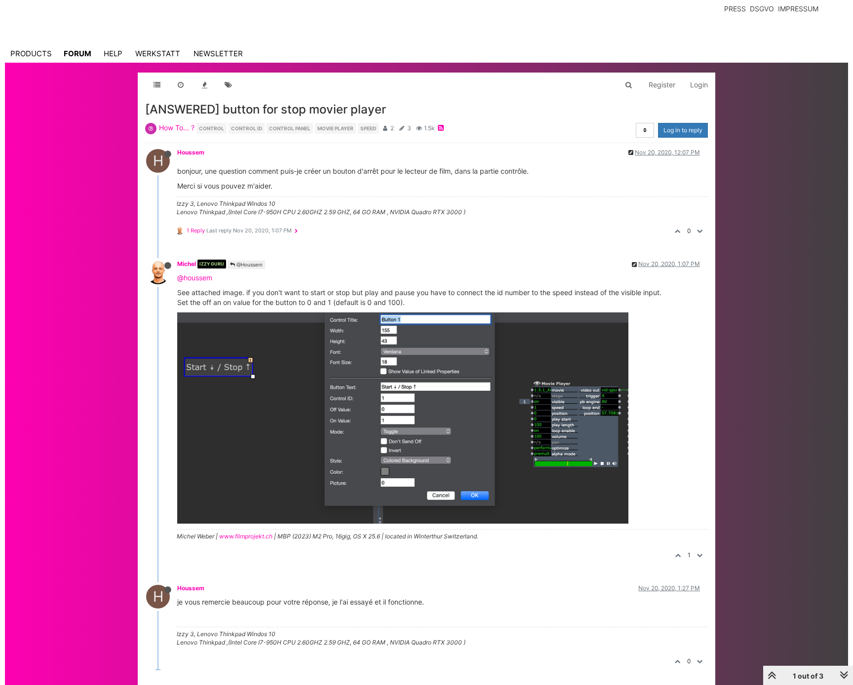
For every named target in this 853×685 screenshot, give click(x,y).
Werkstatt (157, 53)
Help (113, 53)
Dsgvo (762, 8)
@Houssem (249, 264)
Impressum (798, 8)
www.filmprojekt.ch (245, 536)
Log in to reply (682, 130)
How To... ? (176, 127)
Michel (186, 263)
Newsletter (218, 53)
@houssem (194, 277)
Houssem (190, 152)
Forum (77, 53)
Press (735, 8)
